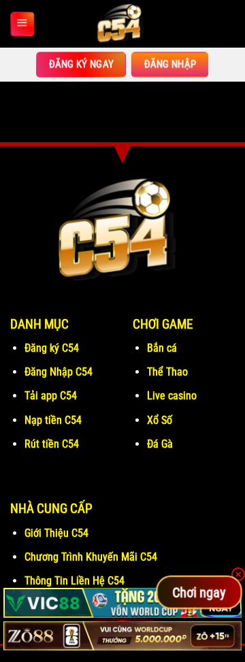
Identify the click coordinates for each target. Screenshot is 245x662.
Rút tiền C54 (51, 443)
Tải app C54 (50, 395)
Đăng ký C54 (51, 348)
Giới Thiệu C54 (56, 533)
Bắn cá (162, 348)
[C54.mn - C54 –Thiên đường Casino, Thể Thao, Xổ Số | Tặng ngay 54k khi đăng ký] (122, 24)
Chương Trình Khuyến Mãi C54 (90, 556)
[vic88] (122, 602)
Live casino (172, 395)
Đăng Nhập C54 (58, 371)
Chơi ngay (199, 591)
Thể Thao (167, 371)
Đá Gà (161, 443)
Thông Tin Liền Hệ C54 (74, 580)
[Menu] (22, 23)
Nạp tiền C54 (53, 420)
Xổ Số (159, 420)
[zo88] (122, 635)
